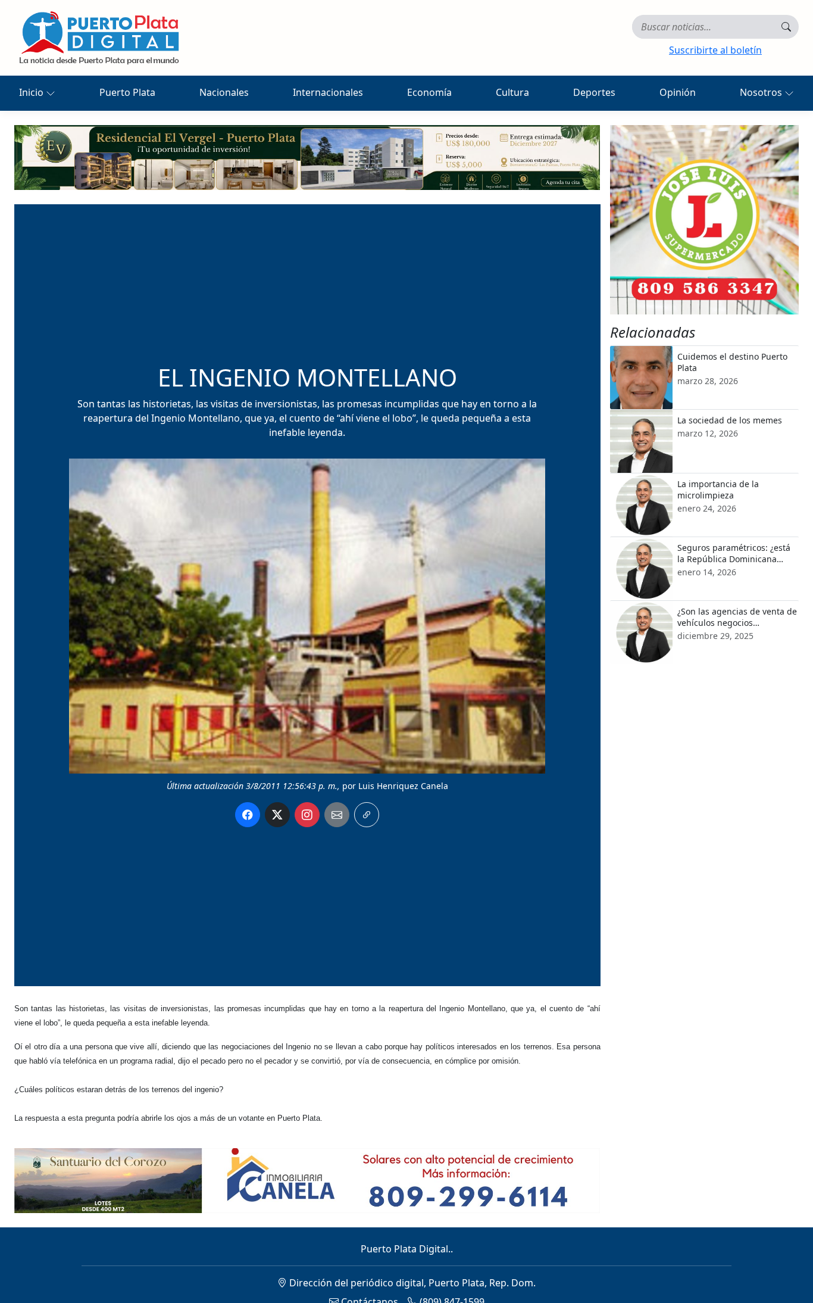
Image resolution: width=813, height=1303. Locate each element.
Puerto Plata (127, 92)
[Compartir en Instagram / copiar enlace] (307, 814)
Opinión (677, 92)
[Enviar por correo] (336, 814)
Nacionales (224, 92)
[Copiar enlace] (366, 814)
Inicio (32, 92)
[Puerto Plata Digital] (99, 38)
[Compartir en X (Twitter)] (277, 814)
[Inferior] (307, 1179)
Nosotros (762, 92)
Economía (429, 92)
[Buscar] (786, 27)
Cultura (512, 92)
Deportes (594, 92)
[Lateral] (704, 219)
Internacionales (328, 92)
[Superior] (307, 156)
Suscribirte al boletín (715, 50)
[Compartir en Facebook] (247, 814)
